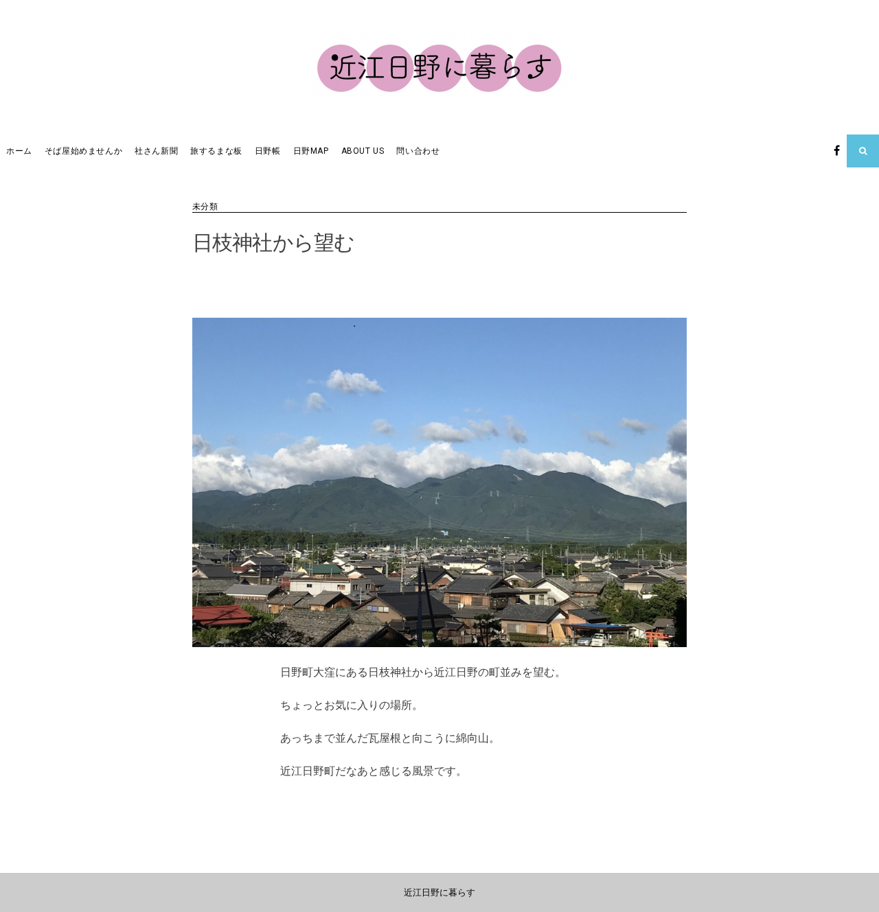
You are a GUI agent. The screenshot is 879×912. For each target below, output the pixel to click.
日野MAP (311, 151)
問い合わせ (418, 151)
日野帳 (268, 151)
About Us (363, 151)
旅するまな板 (216, 151)
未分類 (205, 206)
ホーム (19, 151)
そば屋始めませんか (83, 151)
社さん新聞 (156, 151)
